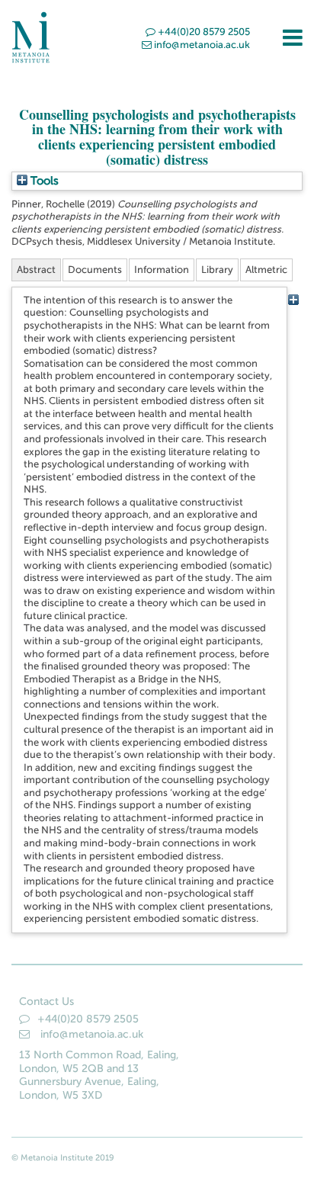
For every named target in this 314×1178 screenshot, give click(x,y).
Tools (43, 181)
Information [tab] (161, 269)
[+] (293, 300)
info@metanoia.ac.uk (202, 44)
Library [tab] (217, 269)
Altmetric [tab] (266, 269)
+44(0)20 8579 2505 (204, 31)
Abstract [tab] (36, 269)
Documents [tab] (95, 269)
